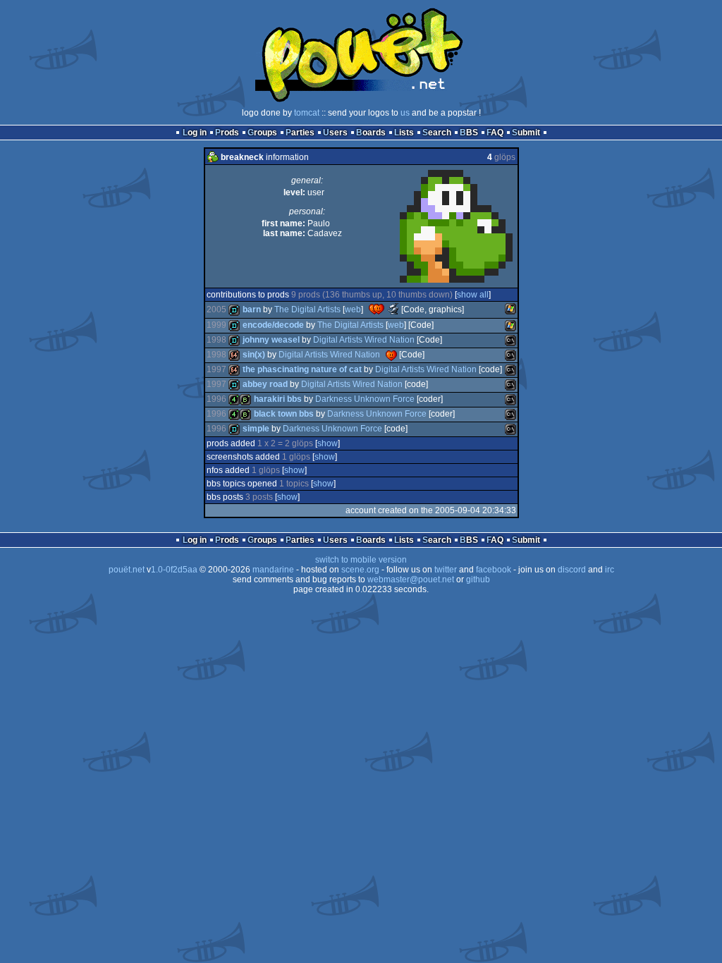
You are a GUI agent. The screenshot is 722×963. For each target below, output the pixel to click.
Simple (256, 429)
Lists (404, 132)
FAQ (495, 132)
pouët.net (127, 570)
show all (473, 295)
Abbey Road (265, 384)
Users (335, 132)
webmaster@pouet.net (410, 579)
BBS (469, 132)
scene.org (360, 570)
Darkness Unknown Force (365, 399)
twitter (445, 570)
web (353, 309)
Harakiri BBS (278, 399)
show (327, 443)
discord (572, 570)
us (405, 113)
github (478, 579)
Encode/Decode (273, 325)
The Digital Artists (307, 309)
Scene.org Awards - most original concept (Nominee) (393, 308)
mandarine (273, 570)
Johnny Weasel (271, 340)
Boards (371, 132)
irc (609, 570)
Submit (526, 132)
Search (436, 132)
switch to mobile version (361, 560)
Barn (252, 309)
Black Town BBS (284, 414)
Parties (300, 132)
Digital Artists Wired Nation (364, 340)
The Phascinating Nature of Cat (302, 369)
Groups (262, 132)
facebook (493, 570)
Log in (195, 132)
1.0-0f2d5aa (174, 570)
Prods (227, 132)
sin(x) (254, 355)
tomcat (306, 113)
